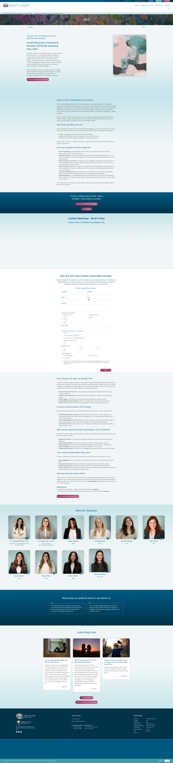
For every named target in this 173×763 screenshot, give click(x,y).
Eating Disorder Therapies (139, 725)
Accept (167, 760)
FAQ (135, 731)
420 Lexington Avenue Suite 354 (91, 726)
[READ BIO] (27, 538)
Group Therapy (137, 727)
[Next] (88, 621)
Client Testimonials (150, 724)
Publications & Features (151, 725)
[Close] (171, 761)
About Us (135, 718)
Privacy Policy (53, 760)
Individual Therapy (137, 724)
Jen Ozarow (154, 541)
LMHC (153, 543)
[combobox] (86, 328)
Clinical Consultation (138, 729)
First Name (65, 291)
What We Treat (137, 722)
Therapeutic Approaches (151, 718)
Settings (161, 760)
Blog (147, 722)
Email (63, 297)
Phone (89, 297)
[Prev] (84, 621)
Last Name (89, 291)
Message (64, 303)
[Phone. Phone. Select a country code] (89, 299)
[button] (166, 1)
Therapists (136, 720)
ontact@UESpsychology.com (140, 0)
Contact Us (148, 731)
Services (135, 732)
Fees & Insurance (149, 727)
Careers (147, 729)
